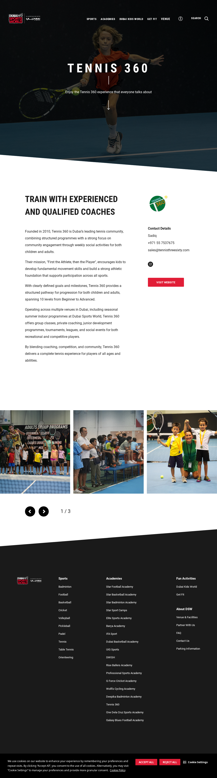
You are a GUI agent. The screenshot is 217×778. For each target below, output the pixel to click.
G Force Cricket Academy (121, 681)
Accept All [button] (146, 762)
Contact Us (182, 640)
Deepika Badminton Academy (124, 696)
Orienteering (65, 657)
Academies (108, 19)
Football (63, 594)
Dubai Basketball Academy (122, 641)
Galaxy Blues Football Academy (125, 720)
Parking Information (188, 648)
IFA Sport (111, 633)
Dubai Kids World (131, 19)
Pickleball (64, 626)
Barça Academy (115, 626)
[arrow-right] (45, 511)
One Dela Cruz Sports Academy (124, 712)
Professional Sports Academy (124, 673)
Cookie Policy (117, 770)
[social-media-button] (150, 264)
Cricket (62, 610)
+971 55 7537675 (161, 243)
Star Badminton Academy (121, 602)
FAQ (178, 633)
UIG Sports (112, 649)
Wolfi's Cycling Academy (120, 688)
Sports (92, 19)
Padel (61, 633)
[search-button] (180, 19)
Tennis (62, 641)
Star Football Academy (119, 586)
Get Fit (152, 19)
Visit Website (165, 282)
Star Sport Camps (116, 610)
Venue (165, 19)
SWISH (110, 657)
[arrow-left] (30, 511)
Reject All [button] (170, 762)
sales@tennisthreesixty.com (168, 250)
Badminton (64, 586)
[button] (195, 762)
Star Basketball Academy (121, 594)
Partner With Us (185, 625)
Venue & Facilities (187, 617)
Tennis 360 (112, 704)
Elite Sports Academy (119, 618)
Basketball (64, 602)
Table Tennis (66, 649)
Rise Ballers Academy (119, 665)
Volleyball (64, 618)
